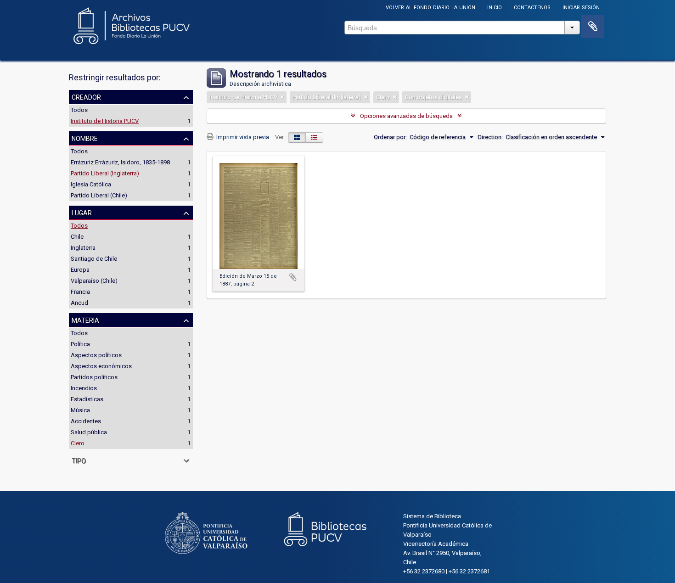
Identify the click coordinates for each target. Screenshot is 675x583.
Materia (85, 319)
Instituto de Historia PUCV (105, 121)
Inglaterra (83, 247)
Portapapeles (592, 26)
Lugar (82, 212)
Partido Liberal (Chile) (99, 195)
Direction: (490, 137)
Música (80, 410)
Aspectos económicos (101, 366)
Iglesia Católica (91, 184)
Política (80, 344)
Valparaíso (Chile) (94, 280)
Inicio (494, 6)
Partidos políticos (94, 377)
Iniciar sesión (581, 6)
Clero (77, 443)
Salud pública (89, 432)
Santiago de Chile (94, 258)
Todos (79, 110)
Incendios (84, 388)
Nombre (85, 137)
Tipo (79, 459)
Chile (77, 236)
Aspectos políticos (96, 355)
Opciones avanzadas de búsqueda (406, 115)
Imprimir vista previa (242, 137)
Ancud (79, 302)
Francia (80, 291)
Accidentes (86, 421)
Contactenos (532, 6)
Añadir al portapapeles (293, 277)
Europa (80, 269)
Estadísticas (87, 399)
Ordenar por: (390, 137)
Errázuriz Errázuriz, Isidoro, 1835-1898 (120, 162)
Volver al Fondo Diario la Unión (430, 6)
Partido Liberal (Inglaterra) (105, 173)
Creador (86, 96)
